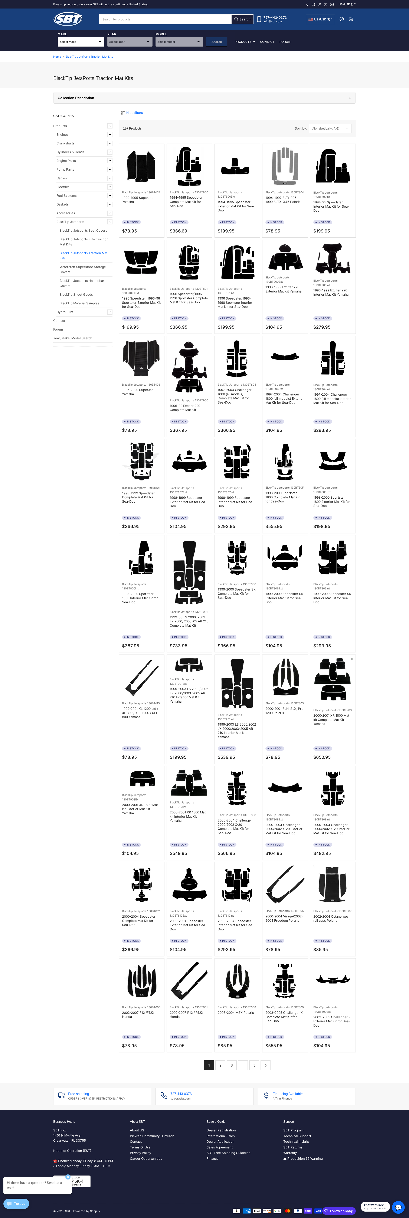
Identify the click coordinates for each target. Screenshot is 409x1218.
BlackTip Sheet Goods (76, 294)
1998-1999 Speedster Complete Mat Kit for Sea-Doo (138, 497)
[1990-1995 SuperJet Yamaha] (141, 166)
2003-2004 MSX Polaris (236, 1013)
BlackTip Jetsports (70, 222)
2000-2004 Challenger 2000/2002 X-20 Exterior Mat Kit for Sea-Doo (283, 829)
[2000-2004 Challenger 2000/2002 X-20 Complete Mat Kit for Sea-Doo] (237, 789)
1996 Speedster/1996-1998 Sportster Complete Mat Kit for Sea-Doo (189, 298)
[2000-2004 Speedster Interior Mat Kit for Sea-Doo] (237, 885)
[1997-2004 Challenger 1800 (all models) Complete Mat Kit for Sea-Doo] (237, 358)
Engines (62, 135)
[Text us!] (16, 1207)
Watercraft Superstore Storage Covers (83, 269)
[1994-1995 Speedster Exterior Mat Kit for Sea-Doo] (237, 166)
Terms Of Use (140, 1147)
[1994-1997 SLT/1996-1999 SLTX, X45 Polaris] (285, 166)
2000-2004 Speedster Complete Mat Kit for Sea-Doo (139, 920)
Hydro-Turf (64, 312)
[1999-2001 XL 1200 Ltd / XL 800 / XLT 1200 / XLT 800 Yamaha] (141, 677)
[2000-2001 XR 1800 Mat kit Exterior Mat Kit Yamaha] (141, 779)
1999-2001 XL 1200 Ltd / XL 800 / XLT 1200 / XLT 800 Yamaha (140, 713)
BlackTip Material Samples (79, 303)
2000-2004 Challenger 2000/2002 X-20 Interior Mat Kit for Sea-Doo (331, 829)
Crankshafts (65, 143)
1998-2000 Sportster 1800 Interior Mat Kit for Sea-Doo (140, 598)
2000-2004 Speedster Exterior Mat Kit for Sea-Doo (188, 925)
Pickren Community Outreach (152, 1136)
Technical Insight (296, 1142)
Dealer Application (220, 1142)
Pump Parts (65, 169)
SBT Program (293, 1130)
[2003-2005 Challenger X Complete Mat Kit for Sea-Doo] (285, 981)
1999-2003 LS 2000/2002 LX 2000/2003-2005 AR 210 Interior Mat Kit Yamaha (237, 730)
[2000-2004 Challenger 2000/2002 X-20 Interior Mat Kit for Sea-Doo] (333, 789)
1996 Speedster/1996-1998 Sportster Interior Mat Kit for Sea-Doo (235, 302)
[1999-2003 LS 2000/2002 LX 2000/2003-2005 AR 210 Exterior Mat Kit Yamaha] (189, 665)
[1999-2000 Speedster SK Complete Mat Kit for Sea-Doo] (237, 558)
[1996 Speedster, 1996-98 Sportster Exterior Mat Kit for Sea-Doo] (141, 262)
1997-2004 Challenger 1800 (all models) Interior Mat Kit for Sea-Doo (332, 398)
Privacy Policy (140, 1153)
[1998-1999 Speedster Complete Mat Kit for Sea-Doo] (141, 461)
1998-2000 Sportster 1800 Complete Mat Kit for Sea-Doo (282, 497)
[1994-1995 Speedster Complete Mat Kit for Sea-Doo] (189, 166)
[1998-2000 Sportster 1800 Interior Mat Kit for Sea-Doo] (141, 558)
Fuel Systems (66, 196)
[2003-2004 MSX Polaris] (237, 981)
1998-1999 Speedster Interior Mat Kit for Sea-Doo (235, 502)
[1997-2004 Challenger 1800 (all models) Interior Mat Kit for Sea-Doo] (333, 358)
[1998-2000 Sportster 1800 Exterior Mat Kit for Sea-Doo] (333, 461)
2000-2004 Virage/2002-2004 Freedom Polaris (284, 918)
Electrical (63, 187)
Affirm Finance (282, 1098)
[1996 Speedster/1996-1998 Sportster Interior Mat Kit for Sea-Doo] (237, 262)
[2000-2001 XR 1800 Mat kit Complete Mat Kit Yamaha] (333, 681)
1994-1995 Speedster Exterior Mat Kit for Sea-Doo (236, 206)
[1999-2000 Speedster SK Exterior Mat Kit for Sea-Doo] (285, 558)
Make (62, 34)
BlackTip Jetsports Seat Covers (83, 230)
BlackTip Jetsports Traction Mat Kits (83, 255)
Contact (267, 41)
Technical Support (297, 1136)
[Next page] (265, 1065)
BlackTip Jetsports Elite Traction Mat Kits (84, 241)
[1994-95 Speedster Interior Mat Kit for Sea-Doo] (333, 166)
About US (137, 1130)
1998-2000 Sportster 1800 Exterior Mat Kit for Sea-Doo (331, 501)
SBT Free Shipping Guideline (229, 1153)
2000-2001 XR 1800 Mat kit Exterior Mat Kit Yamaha (140, 809)
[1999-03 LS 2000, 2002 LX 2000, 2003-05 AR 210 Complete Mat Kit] (189, 571)
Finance (213, 1159)
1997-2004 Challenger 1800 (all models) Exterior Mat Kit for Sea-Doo (284, 398)
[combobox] (176, 19)
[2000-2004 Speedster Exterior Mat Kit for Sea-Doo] (189, 885)
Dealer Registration (221, 1130)
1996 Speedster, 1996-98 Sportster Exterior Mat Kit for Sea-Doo (141, 302)
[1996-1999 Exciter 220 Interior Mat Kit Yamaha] (333, 258)
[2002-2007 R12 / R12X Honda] (189, 981)
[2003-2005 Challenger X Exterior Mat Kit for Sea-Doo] (333, 981)
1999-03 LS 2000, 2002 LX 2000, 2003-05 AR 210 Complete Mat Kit (189, 621)
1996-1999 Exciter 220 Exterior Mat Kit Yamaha (283, 289)
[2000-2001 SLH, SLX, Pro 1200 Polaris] (285, 677)
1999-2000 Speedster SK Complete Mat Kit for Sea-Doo (237, 593)
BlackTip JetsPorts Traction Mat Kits (89, 56)
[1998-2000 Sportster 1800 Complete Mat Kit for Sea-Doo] (285, 461)
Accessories (65, 213)
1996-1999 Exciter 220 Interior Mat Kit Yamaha (331, 292)
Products (243, 41)
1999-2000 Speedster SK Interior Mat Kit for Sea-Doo (332, 598)
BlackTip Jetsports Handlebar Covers (82, 283)
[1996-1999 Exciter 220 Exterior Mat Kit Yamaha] (285, 257)
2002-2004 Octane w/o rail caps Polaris (330, 918)
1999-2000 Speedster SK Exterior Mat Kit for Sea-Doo (284, 598)
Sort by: (301, 128)
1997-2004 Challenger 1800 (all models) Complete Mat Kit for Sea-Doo (235, 396)
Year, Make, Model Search (72, 338)
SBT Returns (292, 1147)
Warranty (290, 1153)
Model (161, 34)
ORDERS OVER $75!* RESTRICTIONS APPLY (96, 1098)
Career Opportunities (146, 1159)
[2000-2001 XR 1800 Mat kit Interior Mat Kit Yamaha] (189, 782)
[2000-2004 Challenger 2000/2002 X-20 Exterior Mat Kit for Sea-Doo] (285, 789)
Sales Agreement (220, 1147)
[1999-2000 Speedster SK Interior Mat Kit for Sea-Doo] (333, 558)
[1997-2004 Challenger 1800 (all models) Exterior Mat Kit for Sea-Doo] (285, 358)
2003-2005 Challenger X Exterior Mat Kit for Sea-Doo (332, 1021)
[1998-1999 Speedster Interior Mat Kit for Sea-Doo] (237, 462)
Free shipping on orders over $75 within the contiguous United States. (100, 4)
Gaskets (62, 204)
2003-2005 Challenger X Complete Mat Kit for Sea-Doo (284, 1017)
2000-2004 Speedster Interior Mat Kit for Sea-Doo (235, 925)
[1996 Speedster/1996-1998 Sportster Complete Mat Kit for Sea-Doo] (189, 262)
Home (57, 56)
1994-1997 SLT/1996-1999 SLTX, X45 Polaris (283, 200)
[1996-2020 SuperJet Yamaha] (141, 358)
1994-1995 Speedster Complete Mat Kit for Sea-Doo (186, 201)
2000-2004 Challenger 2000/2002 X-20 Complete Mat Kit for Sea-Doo (235, 826)
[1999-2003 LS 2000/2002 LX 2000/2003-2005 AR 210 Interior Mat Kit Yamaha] (237, 683)
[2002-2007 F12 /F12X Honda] (141, 981)
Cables (61, 178)
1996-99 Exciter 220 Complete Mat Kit (185, 408)
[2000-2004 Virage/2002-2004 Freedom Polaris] (285, 884)
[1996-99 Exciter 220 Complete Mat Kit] (189, 366)
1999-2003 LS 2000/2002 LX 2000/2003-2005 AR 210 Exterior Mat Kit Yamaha (189, 695)
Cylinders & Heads (70, 152)
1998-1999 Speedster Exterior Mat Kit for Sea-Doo (188, 502)
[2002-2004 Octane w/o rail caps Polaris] (333, 884)
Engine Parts (66, 161)
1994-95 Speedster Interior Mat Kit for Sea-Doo (331, 206)
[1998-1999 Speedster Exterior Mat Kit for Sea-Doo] (189, 462)
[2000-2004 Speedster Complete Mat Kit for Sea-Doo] (141, 885)
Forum (285, 41)
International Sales (221, 1136)
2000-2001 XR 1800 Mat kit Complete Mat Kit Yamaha (331, 719)
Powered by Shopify (86, 1211)
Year (111, 34)
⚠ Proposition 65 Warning (303, 1159)
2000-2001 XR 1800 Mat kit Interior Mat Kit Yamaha (188, 816)
